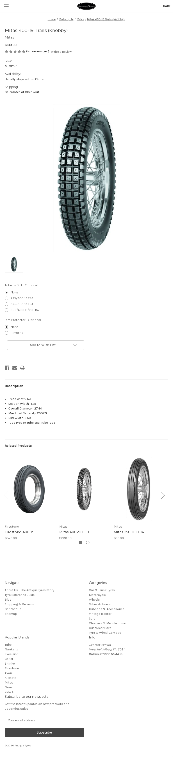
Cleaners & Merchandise (107, 623)
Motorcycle (97, 595)
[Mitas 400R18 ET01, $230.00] (84, 489)
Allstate (10, 678)
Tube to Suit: (21, 285)
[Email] (14, 368)
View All (10, 692)
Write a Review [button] (61, 52)
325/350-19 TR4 (22, 304)
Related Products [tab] (18, 446)
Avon (8, 673)
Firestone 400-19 (19, 532)
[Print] (22, 368)
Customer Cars (100, 628)
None (14, 292)
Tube (8, 645)
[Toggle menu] (6, 6)
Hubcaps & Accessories (106, 609)
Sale (92, 618)
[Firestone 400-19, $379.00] (29, 489)
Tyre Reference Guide (19, 595)
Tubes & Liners (100, 604)
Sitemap (11, 614)
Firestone (12, 668)
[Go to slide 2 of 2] (87, 542)
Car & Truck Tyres (102, 590)
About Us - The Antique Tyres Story (29, 590)
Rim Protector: (23, 320)
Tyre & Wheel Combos (105, 633)
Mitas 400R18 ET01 (75, 532)
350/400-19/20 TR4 (25, 310)
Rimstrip (17, 333)
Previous (5, 495)
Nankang (11, 649)
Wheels (94, 599)
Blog (8, 599)
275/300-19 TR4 (22, 298)
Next (162, 495)
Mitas (9, 682)
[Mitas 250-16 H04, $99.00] (138, 489)
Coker (9, 659)
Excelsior (11, 654)
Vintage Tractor (100, 614)
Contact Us (13, 609)
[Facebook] (7, 368)
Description (14, 386)
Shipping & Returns (19, 604)
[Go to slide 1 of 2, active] (80, 542)
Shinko (10, 664)
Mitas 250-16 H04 (129, 532)
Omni (9, 687)
